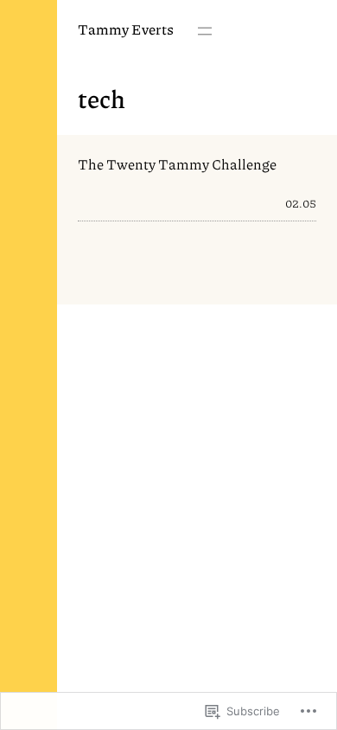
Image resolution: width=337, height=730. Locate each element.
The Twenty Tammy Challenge (177, 165)
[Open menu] (204, 31)
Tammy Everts (126, 29)
